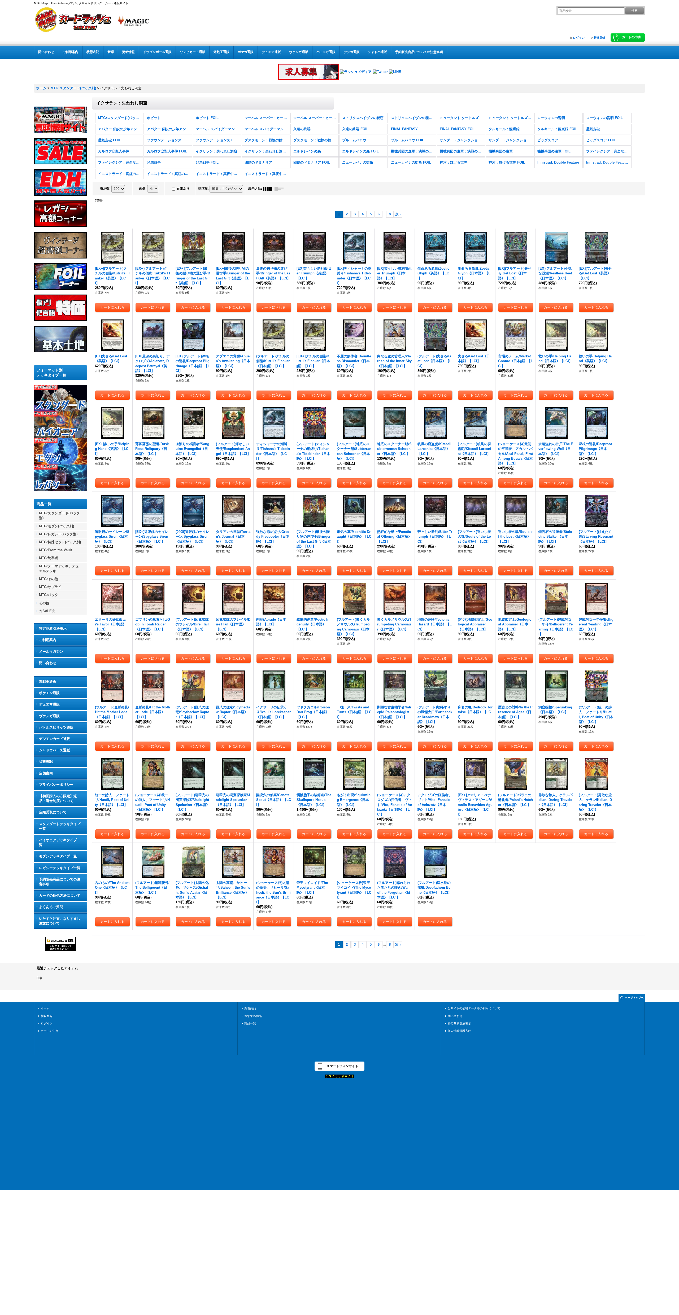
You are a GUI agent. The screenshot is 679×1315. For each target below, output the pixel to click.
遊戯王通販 (47, 681)
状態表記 (46, 762)
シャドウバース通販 (54, 750)
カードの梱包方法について (59, 895)
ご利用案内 (47, 640)
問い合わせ (47, 663)
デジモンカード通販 (54, 739)
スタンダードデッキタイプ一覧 (59, 826)
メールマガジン (51, 652)
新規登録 (599, 37)
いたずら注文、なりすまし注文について (59, 921)
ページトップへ (634, 997)
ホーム (45, 1008)
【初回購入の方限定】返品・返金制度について (58, 798)
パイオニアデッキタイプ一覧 (59, 842)
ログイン (579, 37)
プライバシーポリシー (56, 785)
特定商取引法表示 (53, 628)
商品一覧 (250, 1023)
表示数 (105, 188)
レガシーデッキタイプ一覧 (59, 868)
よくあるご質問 (51, 907)
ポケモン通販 (49, 693)
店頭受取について (53, 812)
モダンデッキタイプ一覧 (58, 856)
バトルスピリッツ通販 (56, 727)
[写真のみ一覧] (269, 189)
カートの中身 (49, 1030)
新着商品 (250, 1008)
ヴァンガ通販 (49, 716)
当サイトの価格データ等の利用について (474, 1008)
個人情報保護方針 (459, 1030)
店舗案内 (46, 773)
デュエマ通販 (49, 704)
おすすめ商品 (253, 1016)
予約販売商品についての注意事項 (59, 881)
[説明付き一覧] (280, 189)
